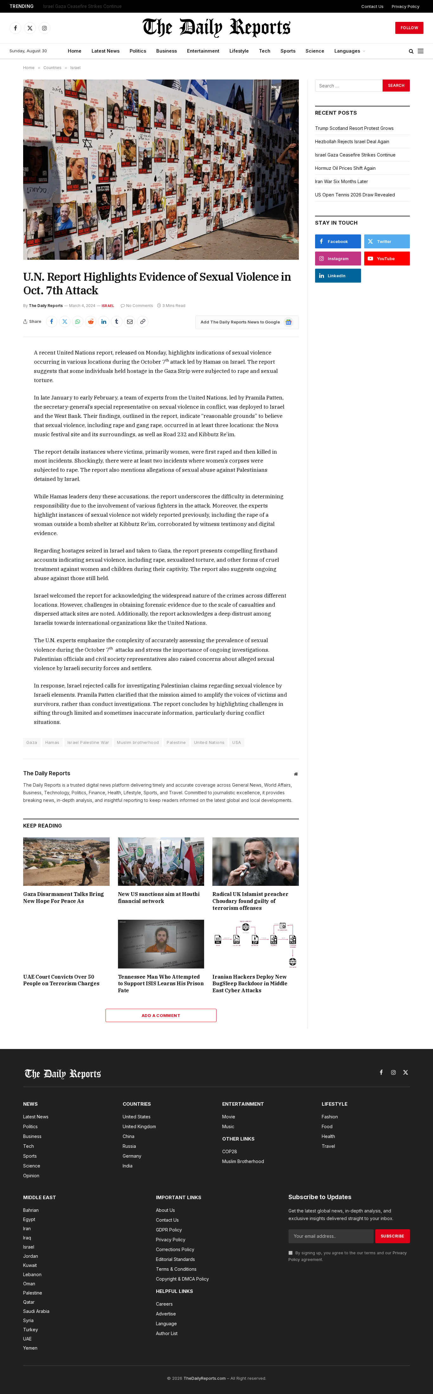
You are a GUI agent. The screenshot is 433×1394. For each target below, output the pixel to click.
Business (166, 51)
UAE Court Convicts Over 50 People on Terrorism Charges (61, 980)
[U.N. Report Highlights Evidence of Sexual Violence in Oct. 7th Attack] (161, 170)
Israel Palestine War (88, 742)
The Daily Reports (46, 305)
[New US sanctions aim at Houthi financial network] (161, 861)
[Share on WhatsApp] (77, 321)
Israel (108, 306)
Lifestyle (239, 51)
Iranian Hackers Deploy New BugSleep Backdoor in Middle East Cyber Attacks (249, 984)
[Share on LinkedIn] (103, 321)
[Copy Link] (142, 321)
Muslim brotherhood (138, 742)
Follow (409, 27)
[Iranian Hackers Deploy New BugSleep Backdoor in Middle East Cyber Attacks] (255, 944)
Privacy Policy (405, 6)
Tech (264, 51)
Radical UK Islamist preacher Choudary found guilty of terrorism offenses (250, 901)
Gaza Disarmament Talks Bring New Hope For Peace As (63, 897)
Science (315, 51)
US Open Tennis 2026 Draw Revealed (355, 194)
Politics (138, 51)
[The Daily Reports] (216, 28)
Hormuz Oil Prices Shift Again (345, 168)
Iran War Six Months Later (341, 181)
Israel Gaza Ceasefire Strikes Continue (82, 6)
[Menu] (420, 51)
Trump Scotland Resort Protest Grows (354, 128)
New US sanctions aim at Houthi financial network (159, 897)
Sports (288, 51)
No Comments (139, 305)
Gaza (31, 742)
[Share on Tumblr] (116, 321)
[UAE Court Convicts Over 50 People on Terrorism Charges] (66, 944)
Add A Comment (161, 1015)
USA (236, 742)
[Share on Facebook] (51, 321)
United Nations (209, 742)
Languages (347, 51)
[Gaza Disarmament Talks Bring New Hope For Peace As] (66, 861)
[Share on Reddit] (90, 321)
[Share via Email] (129, 321)
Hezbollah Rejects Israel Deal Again (352, 141)
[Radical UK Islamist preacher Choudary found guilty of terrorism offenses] (255, 861)
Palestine (176, 742)
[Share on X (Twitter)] (64, 321)
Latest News (106, 51)
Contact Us (372, 6)
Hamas (52, 742)
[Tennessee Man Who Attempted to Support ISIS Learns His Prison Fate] (161, 944)
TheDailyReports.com (205, 1378)
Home (74, 51)
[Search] (411, 51)
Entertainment (203, 51)
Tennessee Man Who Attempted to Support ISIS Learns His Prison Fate (161, 984)
